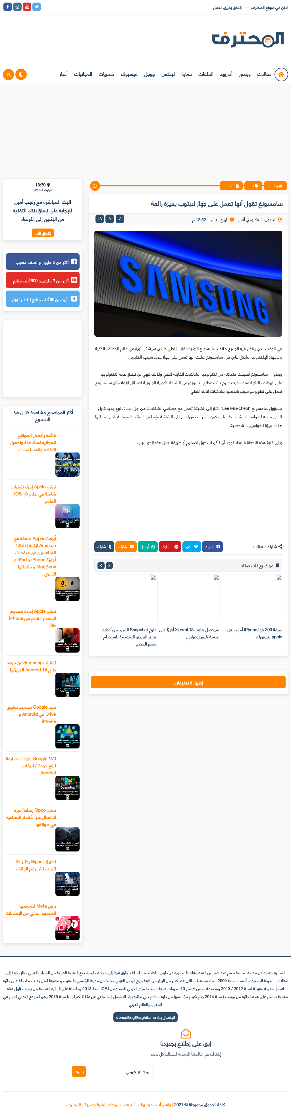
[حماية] (46, 7)
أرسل (145, 546)
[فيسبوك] (75, 7)
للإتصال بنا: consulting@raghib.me (145, 1017)
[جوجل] (65, 7)
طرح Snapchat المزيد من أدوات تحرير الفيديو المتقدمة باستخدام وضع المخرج (129, 636)
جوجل (149, 73)
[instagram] (17, 7)
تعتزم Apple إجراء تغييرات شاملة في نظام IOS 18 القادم (33, 493)
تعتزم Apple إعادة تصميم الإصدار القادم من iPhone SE (32, 618)
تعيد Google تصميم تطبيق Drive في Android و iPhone (31, 714)
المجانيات (83, 73)
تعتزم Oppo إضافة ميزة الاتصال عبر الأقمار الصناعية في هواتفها (31, 817)
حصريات (106, 73)
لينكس (168, 73)
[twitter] (36, 7)
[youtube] (27, 7)
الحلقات (206, 73)
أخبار (64, 73)
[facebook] (7, 7)
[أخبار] (104, 7)
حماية (187, 73)
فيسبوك (129, 73)
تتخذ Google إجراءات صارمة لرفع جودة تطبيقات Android (31, 765)
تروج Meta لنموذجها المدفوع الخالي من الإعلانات (31, 909)
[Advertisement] (145, 127)
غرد (188, 546)
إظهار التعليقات (188, 682)
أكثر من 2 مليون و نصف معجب (42, 262)
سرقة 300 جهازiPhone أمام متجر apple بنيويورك (254, 632)
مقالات (264, 73)
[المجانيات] (94, 7)
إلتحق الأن (43, 233)
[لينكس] (56, 7)
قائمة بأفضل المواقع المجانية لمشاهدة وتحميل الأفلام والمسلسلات (33, 442)
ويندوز (245, 73)
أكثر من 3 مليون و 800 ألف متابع (40, 280)
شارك (209, 546)
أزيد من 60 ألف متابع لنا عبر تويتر (40, 299)
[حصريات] (85, 7)
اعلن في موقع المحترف (269, 7)
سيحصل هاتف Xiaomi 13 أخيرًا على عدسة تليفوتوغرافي (189, 632)
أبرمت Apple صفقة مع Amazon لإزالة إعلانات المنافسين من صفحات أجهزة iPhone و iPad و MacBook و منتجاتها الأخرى (35, 555)
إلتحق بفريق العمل (227, 7)
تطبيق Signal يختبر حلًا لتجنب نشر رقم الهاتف (35, 864)
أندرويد (226, 73)
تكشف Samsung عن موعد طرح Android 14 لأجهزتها (31, 665)
